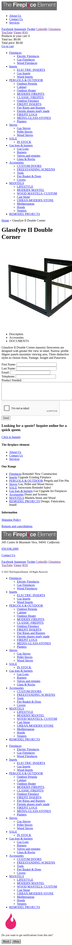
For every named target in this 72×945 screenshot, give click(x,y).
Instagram (20, 29)
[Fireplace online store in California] (29, 9)
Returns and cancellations (17, 526)
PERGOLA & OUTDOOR (26, 480)
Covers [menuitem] (21, 179)
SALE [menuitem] (13, 138)
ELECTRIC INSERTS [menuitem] (31, 69)
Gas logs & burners (21, 491)
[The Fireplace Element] (29, 538)
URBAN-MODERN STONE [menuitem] (35, 200)
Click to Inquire (11, 437)
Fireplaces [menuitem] (15, 52)
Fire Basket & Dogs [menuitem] (29, 176)
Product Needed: (12, 380)
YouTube (7, 32)
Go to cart (8, 46)
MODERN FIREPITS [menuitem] (30, 94)
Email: (5, 372)
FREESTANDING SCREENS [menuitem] (36, 169)
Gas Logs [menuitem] (23, 148)
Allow (16, 941)
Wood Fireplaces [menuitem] (27, 63)
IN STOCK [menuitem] (24, 142)
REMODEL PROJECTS (24, 501)
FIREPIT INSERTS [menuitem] (29, 104)
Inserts (13, 477)
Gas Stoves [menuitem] (24, 128)
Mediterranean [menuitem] (25, 203)
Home (5, 220)
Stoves (13, 484)
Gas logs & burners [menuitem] (21, 145)
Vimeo (17, 32)
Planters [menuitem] (21, 121)
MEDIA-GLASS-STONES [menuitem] (34, 118)
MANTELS (16, 497)
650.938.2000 (10, 548)
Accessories (16, 494)
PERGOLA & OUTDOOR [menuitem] (26, 80)
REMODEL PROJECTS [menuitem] (24, 214)
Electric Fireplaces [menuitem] (28, 56)
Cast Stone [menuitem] (23, 196)
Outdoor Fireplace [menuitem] (28, 100)
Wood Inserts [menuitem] (25, 76)
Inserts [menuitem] (13, 66)
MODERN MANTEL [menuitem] (30, 190)
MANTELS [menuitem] (16, 183)
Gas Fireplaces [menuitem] (26, 59)
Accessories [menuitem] (16, 162)
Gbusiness (54, 29)
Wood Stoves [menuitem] (25, 135)
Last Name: (9, 368)
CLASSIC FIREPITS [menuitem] (30, 97)
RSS (25, 32)
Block (6, 941)
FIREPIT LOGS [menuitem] (27, 114)
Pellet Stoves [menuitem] (24, 131)
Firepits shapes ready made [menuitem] (33, 111)
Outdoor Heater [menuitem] (26, 90)
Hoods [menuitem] (21, 207)
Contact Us (8, 555)
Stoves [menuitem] (13, 124)
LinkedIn (41, 29)
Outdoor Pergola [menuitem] (27, 83)
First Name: (9, 364)
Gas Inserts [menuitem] (23, 73)
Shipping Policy (11, 519)
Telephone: (8, 376)
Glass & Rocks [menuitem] (26, 159)
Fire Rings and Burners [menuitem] (31, 107)
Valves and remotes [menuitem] (28, 155)
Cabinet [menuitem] (21, 87)
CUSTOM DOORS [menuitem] (29, 166)
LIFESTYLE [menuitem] (25, 186)
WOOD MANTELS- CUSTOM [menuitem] (37, 193)
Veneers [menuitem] (21, 210)
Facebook (7, 29)
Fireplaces (15, 473)
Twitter (31, 29)
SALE (13, 487)
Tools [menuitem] (20, 172)
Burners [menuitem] (21, 152)
